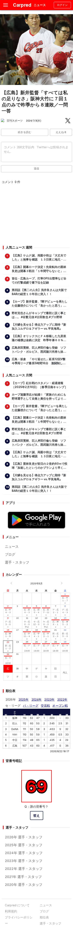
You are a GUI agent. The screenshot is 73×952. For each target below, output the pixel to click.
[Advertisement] (36, 216)
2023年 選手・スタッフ (23, 861)
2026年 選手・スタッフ (23, 837)
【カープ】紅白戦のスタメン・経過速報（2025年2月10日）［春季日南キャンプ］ (40, 385)
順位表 (44, 917)
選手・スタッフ (17, 562)
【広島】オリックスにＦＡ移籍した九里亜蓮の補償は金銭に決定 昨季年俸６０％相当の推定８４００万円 (39, 338)
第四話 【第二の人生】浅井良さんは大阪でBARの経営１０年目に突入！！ (39, 292)
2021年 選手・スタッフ (23, 877)
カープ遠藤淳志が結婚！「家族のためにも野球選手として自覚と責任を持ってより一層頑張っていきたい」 (39, 397)
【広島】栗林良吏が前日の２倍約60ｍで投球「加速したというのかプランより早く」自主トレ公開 (40, 466)
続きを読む (24, 132)
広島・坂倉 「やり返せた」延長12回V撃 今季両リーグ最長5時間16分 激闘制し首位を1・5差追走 (40, 361)
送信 (36, 168)
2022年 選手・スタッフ (24, 869)
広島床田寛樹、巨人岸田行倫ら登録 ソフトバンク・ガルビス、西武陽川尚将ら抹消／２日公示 (39, 350)
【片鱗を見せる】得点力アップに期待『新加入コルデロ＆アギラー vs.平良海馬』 (39, 326)
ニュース (12, 547)
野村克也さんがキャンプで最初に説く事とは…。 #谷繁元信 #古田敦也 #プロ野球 (39, 315)
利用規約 (11, 911)
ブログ (10, 554)
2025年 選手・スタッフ (23, 845)
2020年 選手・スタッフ (23, 885)
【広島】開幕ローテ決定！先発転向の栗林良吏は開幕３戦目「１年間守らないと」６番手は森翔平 (39, 269)
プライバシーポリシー (18, 920)
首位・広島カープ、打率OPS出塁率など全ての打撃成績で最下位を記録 (39, 280)
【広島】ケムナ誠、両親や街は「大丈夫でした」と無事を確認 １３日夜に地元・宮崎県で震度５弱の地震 (39, 257)
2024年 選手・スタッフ (24, 853)
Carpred (22, 5)
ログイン (62, 4)
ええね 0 (61, 132)
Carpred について (17, 905)
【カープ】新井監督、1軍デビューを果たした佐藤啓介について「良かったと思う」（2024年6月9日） (40, 304)
